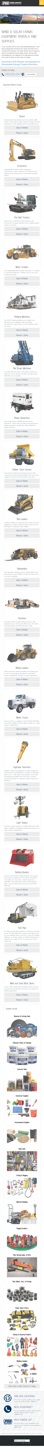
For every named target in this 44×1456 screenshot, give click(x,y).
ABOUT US (17, 1427)
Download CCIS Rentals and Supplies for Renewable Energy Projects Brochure (21, 63)
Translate (28, 1443)
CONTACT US (18, 1414)
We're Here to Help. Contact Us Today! (22, 1386)
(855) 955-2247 (13, 74)
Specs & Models (22, 127)
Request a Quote (22, 133)
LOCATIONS (31, 74)
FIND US (33, 1401)
